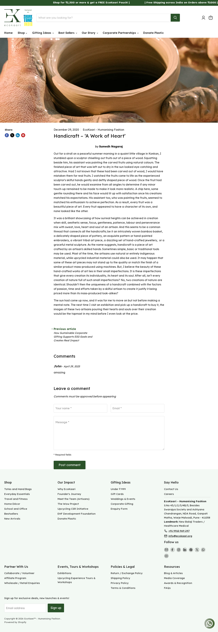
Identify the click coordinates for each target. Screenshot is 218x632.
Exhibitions (64, 573)
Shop (22, 32)
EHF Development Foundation (77, 513)
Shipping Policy (120, 578)
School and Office (15, 508)
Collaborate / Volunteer (19, 573)
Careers (169, 494)
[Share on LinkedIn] (18, 135)
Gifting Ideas (42, 32)
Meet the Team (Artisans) (73, 499)
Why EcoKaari (66, 489)
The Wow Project (68, 503)
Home (8, 32)
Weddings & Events (123, 499)
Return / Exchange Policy (127, 573)
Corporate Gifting (122, 503)
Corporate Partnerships (120, 32)
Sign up (55, 608)
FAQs (167, 588)
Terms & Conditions (123, 588)
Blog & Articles (173, 573)
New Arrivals (12, 518)
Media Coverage (174, 578)
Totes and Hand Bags (18, 489)
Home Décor (12, 503)
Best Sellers (66, 32)
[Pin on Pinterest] (23, 135)
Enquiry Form (119, 508)
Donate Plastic (153, 32)
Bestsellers (11, 513)
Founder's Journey (69, 494)
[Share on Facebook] (7, 135)
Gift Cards (117, 494)
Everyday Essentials (17, 494)
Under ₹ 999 (118, 489)
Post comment (70, 465)
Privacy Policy (120, 583)
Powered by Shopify (15, 622)
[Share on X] (12, 135)
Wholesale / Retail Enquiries (22, 583)
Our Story (89, 32)
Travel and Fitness (16, 499)
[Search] (175, 18)
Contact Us (171, 489)
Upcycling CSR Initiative (73, 508)
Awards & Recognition (178, 583)
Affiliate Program (15, 578)
